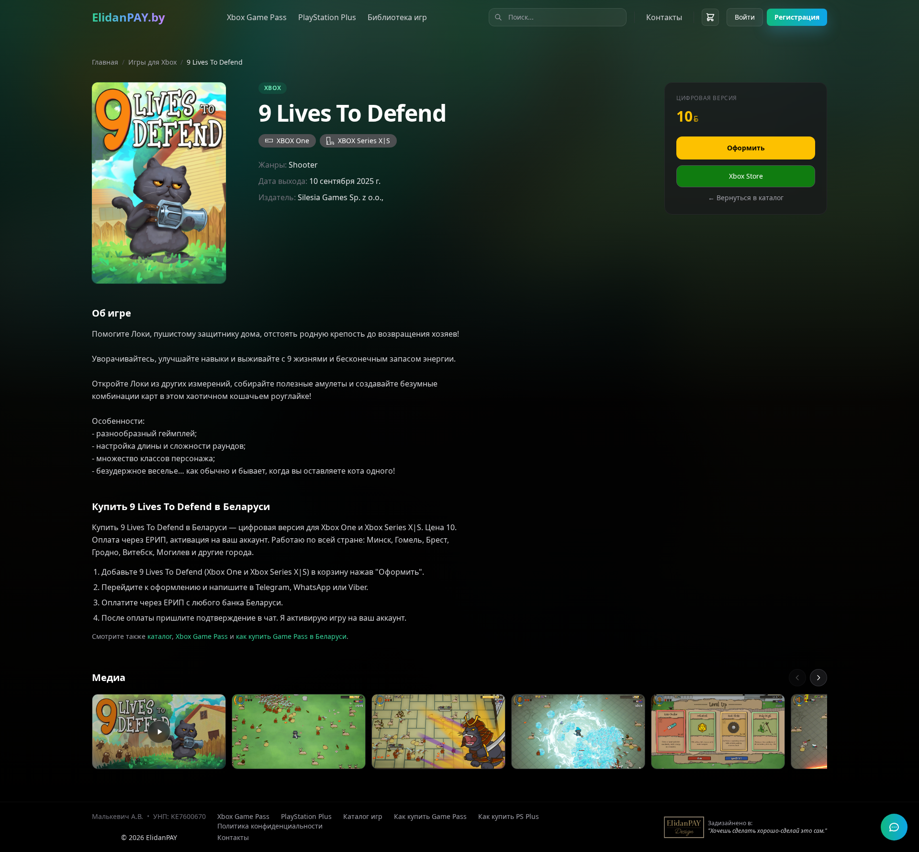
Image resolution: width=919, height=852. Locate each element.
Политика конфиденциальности (270, 825)
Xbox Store (746, 176)
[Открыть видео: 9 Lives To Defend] (159, 732)
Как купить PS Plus (508, 816)
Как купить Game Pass (430, 816)
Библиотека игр (397, 17)
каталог (159, 636)
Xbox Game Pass (257, 17)
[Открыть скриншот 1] (299, 732)
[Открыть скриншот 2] (438, 732)
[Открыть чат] (894, 827)
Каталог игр (362, 816)
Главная (105, 62)
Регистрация (796, 17)
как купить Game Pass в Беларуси (291, 636)
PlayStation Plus (327, 17)
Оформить (746, 147)
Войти (745, 17)
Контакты (664, 17)
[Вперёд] (818, 677)
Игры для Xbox (152, 62)
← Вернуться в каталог (746, 197)
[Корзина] (710, 17)
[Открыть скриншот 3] (578, 732)
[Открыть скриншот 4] (718, 732)
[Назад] (797, 677)
